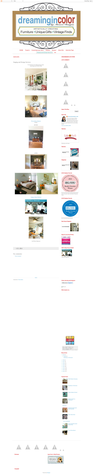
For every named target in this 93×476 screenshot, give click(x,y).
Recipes (54, 50)
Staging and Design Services (44, 52)
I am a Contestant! (66, 421)
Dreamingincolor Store (38, 50)
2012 (64, 369)
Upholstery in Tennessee (68, 357)
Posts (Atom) (20, 279)
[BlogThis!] (18, 248)
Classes (48, 50)
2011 (64, 371)
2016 (64, 363)
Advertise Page (70, 50)
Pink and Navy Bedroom (36, 121)
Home (36, 277)
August (65, 356)
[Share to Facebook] (20, 248)
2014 (64, 366)
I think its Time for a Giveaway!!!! (71, 399)
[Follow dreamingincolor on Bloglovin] (67, 283)
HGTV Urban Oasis (71, 414)
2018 (64, 360)
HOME (21, 50)
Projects (27, 50)
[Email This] (16, 248)
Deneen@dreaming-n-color (73, 116)
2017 (64, 361)
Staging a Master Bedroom (36, 197)
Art (55, 52)
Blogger (48, 472)
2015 (64, 364)
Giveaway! (64, 405)
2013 (64, 368)
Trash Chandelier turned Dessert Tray (72, 424)
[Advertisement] (36, 266)
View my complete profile (66, 125)
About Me (61, 50)
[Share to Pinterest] (21, 248)
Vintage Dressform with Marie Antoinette (72, 408)
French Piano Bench (72, 430)
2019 (64, 354)
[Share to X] (19, 248)
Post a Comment (18, 256)
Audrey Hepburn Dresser (72, 392)
